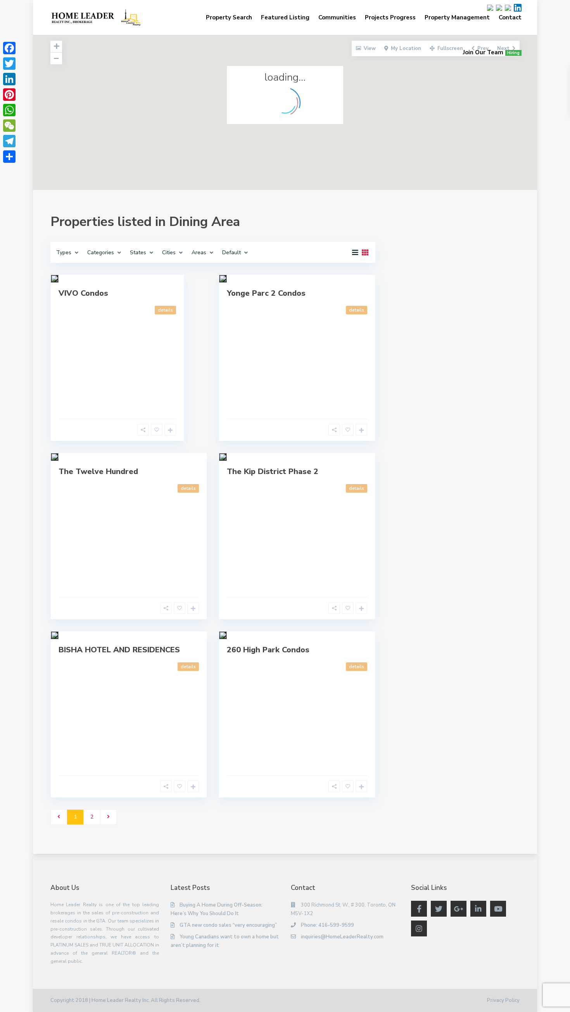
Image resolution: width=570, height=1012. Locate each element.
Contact (510, 17)
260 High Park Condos (268, 650)
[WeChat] (9, 125)
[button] (255, 59)
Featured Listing (285, 17)
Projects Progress (390, 17)
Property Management (457, 17)
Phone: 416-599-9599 (327, 925)
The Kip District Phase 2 (272, 471)
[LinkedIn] (9, 79)
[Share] (9, 156)
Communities (337, 17)
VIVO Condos (83, 293)
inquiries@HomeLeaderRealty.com (342, 936)
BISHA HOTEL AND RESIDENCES (119, 650)
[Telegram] (9, 141)
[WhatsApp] (9, 110)
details (165, 310)
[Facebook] (9, 48)
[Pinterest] (9, 94)
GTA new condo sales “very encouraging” (228, 925)
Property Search (229, 17)
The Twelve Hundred (98, 471)
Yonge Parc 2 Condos (266, 293)
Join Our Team (491, 52)
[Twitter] (9, 63)
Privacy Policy (503, 1000)
